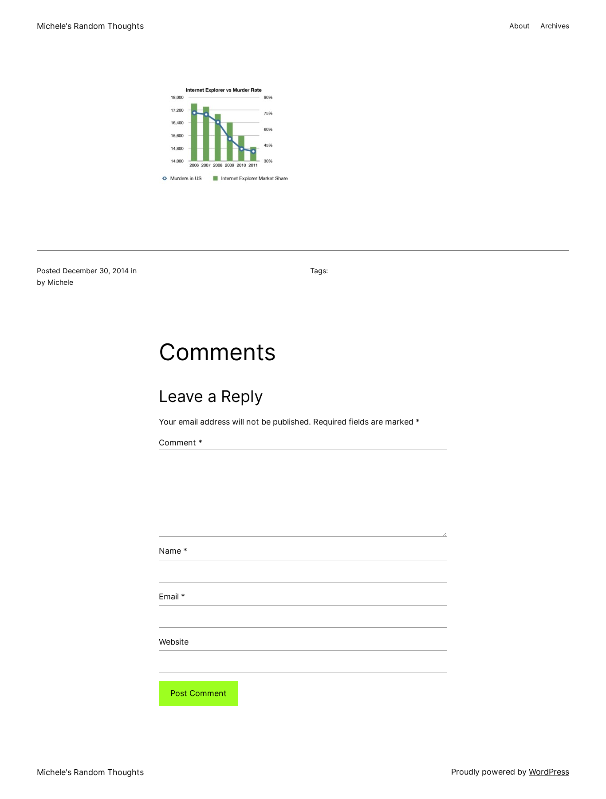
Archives (554, 25)
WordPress (549, 771)
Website (174, 641)
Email (172, 596)
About (519, 25)
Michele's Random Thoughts (90, 26)
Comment (180, 442)
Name (173, 550)
